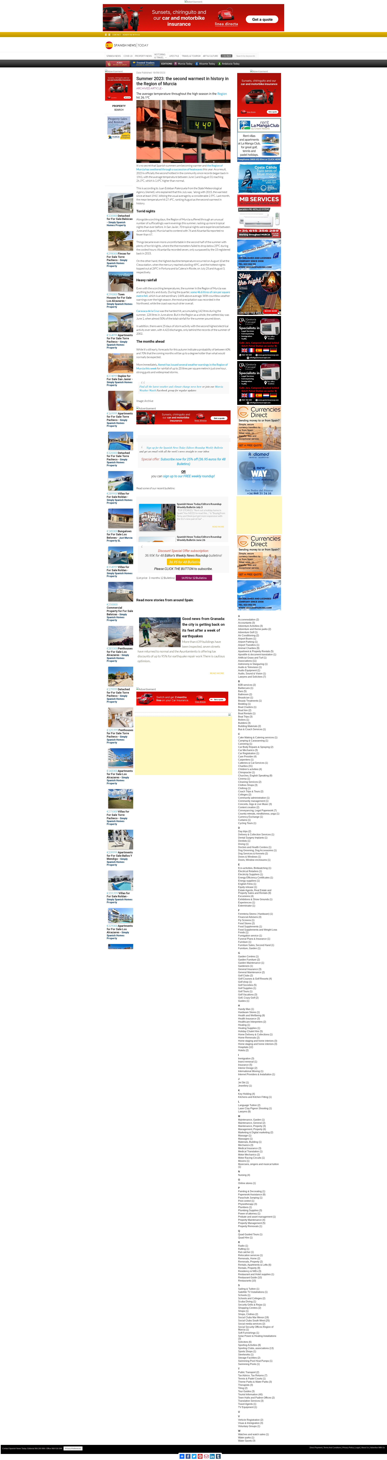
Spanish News (113, 55)
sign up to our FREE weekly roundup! (189, 476)
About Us (365, 1448)
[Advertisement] (183, 746)
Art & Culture (210, 55)
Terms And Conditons (332, 1448)
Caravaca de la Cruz (147, 311)
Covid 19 (128, 55)
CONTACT (116, 34)
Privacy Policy (348, 1448)
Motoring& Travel (159, 56)
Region (222, 93)
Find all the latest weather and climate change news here (170, 386)
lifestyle (174, 55)
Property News (143, 55)
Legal (357, 1448)
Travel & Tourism (191, 55)
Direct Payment (316, 1448)
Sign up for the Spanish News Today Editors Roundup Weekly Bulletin (184, 447)
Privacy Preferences (73, 1448)
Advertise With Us (377, 1448)
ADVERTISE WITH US (131, 34)
